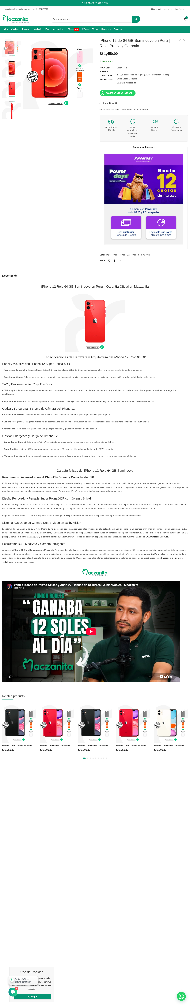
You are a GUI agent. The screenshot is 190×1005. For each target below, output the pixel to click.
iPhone (115, 255)
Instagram (176, 558)
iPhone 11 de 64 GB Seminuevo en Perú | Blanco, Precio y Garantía (149, 745)
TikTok (5, 562)
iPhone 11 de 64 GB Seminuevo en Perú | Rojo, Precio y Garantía (34, 745)
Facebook (166, 558)
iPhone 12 (125, 255)
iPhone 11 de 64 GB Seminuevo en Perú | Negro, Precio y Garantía (72, 745)
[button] (83, 758)
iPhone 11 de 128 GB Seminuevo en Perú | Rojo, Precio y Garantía (110, 745)
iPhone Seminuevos (140, 255)
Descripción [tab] (10, 275)
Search (136, 19)
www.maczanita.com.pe (157, 537)
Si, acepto (32, 996)
